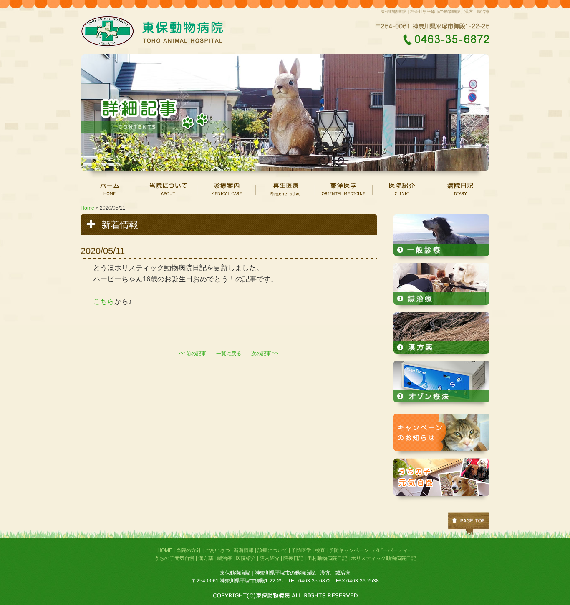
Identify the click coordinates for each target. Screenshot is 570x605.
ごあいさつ (217, 550)
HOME (164, 550)
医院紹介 (246, 558)
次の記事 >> (264, 353)
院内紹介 (270, 558)
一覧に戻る (228, 353)
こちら (103, 302)
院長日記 (293, 558)
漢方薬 (205, 558)
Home (87, 208)
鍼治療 (224, 558)
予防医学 (301, 550)
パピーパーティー (393, 550)
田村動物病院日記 (327, 558)
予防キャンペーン (349, 550)
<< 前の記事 (192, 353)
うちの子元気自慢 (174, 558)
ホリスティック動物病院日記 (383, 558)
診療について (272, 550)
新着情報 (244, 550)
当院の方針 (188, 550)
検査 (320, 550)
